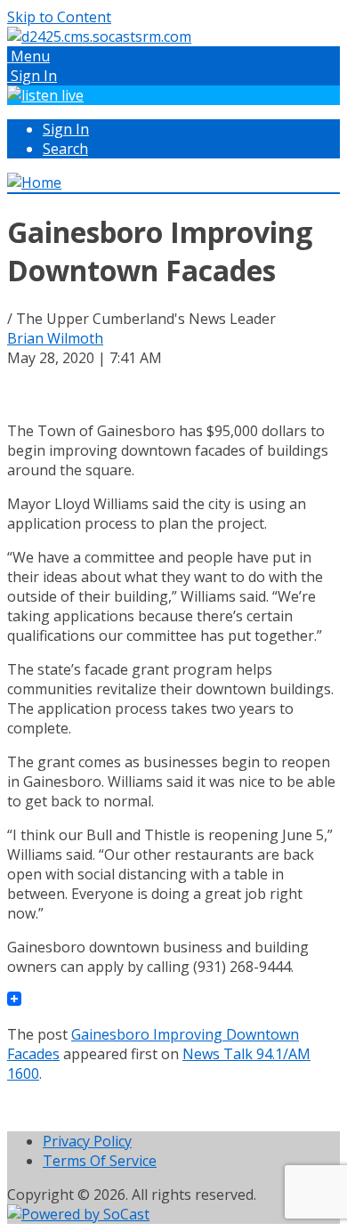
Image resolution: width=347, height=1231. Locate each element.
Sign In (66, 129)
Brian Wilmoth (55, 338)
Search (65, 148)
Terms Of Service (100, 1160)
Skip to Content (59, 17)
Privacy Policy (87, 1141)
